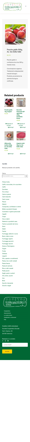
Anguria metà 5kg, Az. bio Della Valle (21, 145)
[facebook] (2, 340)
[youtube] (8, 340)
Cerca (4, 173)
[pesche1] (15, 34)
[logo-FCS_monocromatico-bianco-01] (15, 296)
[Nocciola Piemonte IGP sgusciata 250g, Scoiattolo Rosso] (21, 102)
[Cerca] (26, 176)
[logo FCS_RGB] (12, 2)
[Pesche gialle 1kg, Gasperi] (8, 102)
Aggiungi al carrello (10, 124)
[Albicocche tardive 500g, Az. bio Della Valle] (8, 135)
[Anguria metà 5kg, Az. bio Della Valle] (21, 135)
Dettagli (11, 127)
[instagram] (5, 340)
